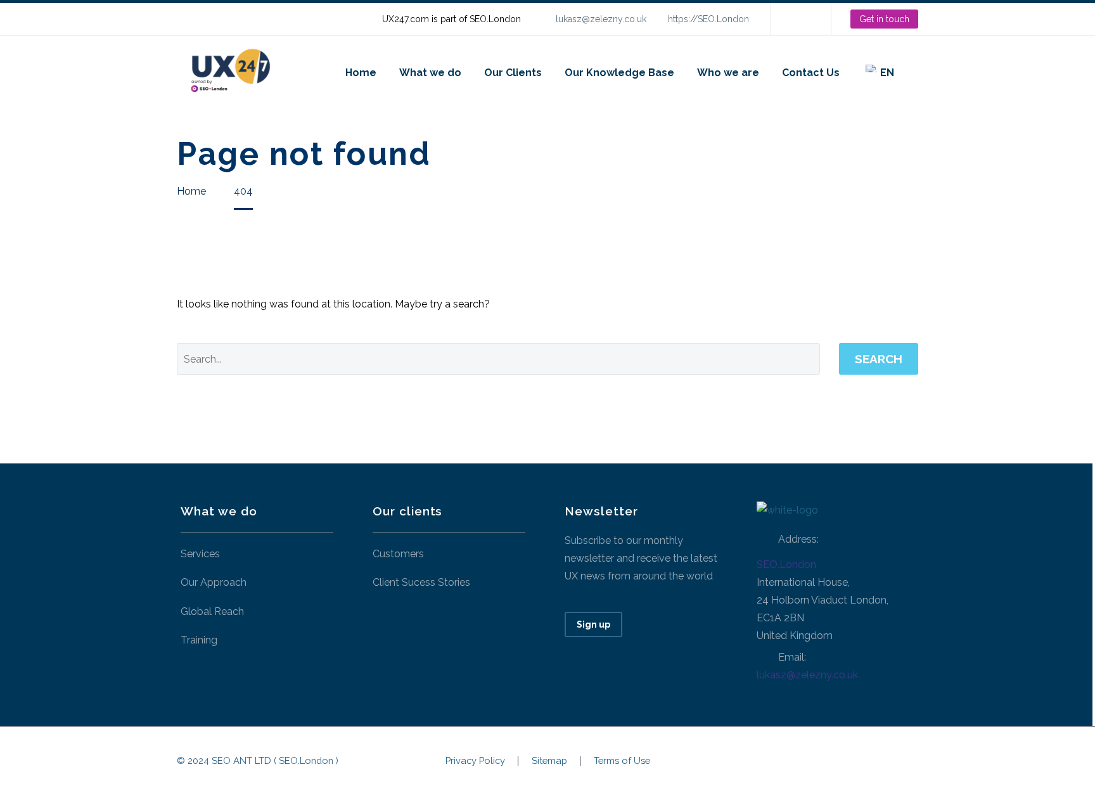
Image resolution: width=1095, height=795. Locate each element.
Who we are (728, 73)
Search (878, 359)
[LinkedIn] (799, 19)
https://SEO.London (708, 19)
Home (360, 73)
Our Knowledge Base (619, 73)
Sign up (593, 624)
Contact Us (811, 73)
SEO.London (786, 565)
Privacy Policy (475, 761)
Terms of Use (622, 761)
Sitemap (549, 761)
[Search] (918, 73)
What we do (430, 73)
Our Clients (513, 73)
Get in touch (884, 19)
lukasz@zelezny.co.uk (601, 19)
